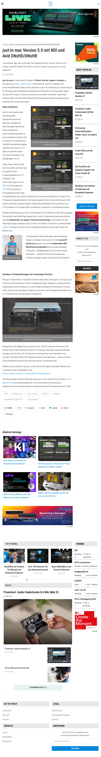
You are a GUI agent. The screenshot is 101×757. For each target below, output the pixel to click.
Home (5, 44)
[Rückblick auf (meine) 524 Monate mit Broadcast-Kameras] (14, 556)
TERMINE (80, 544)
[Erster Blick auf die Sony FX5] (59, 674)
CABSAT (78, 580)
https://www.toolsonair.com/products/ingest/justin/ (26, 373)
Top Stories (11, 544)
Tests (8, 585)
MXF (4, 189)
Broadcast (17, 394)
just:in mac (31, 394)
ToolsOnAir (32, 399)
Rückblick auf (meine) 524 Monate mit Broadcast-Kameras (85, 189)
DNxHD (5, 185)
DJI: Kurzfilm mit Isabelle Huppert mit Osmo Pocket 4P (84, 170)
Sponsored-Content (13, 399)
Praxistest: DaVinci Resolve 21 (17, 649)
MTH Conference (82, 562)
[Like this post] (20, 407)
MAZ (51, 84)
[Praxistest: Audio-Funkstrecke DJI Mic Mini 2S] (38, 621)
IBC (76, 550)
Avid (6, 394)
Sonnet (56, 394)
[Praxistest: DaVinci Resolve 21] (59, 655)
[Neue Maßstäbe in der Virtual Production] (61, 556)
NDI (29, 84)
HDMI (23, 84)
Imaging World (81, 571)
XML (23, 148)
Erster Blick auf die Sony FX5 (17, 668)
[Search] (98, 4)
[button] (7, 564)
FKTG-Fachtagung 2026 (85, 599)
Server (45, 394)
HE (3, 294)
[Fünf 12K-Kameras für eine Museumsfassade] (38, 556)
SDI (17, 84)
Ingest (5, 227)
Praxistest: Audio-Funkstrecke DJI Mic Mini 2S (84, 112)
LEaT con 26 (80, 590)
